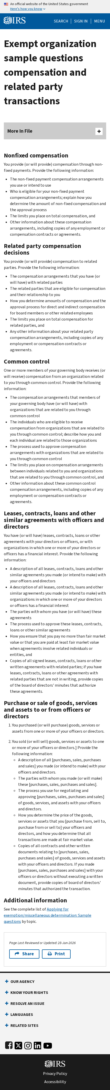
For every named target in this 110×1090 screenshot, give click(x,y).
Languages (21, 1014)
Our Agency (22, 981)
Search (61, 21)
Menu (99, 21)
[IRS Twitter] (18, 1044)
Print (60, 954)
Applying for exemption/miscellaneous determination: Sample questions (47, 915)
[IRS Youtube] (47, 1044)
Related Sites (24, 1025)
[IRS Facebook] (9, 1044)
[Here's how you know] (55, 6)
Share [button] (28, 954)
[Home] (15, 19)
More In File (19, 131)
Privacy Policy (55, 1073)
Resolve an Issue (27, 1003)
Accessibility (55, 1081)
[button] (81, 21)
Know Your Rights (29, 992)
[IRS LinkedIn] (37, 1044)
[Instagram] (28, 1044)
